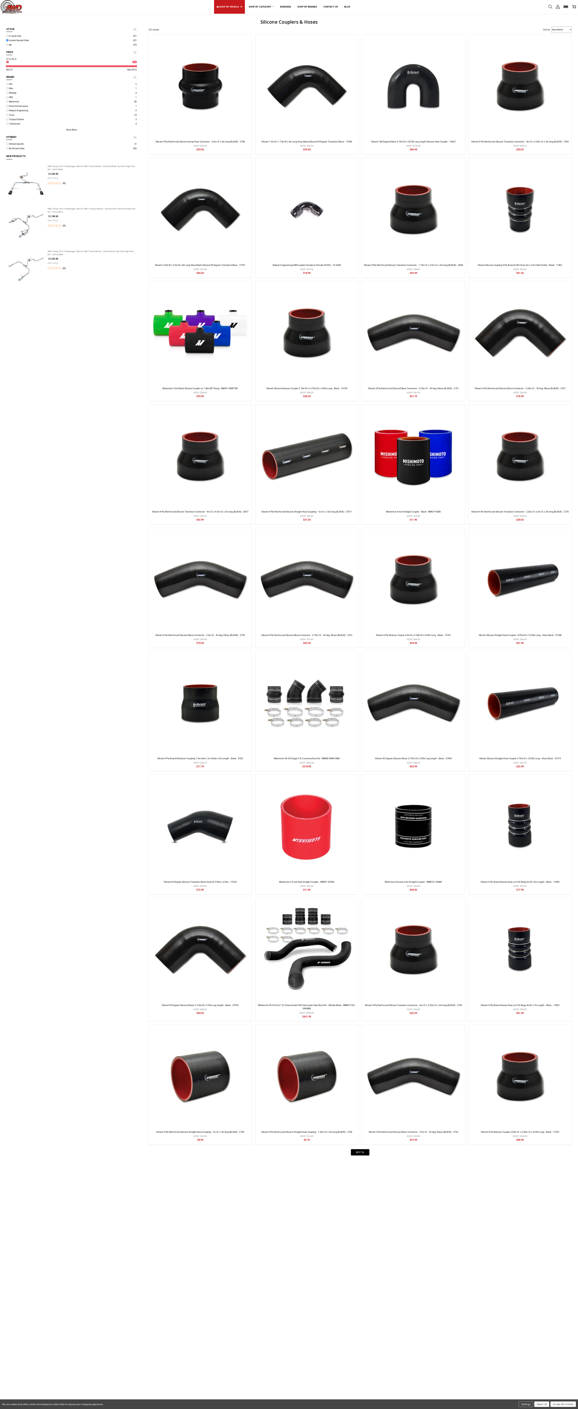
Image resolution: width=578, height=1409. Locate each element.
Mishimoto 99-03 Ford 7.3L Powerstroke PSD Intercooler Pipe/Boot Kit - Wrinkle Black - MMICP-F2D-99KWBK (306, 1007)
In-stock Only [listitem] (15, 36)
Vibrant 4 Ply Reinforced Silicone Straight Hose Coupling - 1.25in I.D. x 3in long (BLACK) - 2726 (306, 1132)
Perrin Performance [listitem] (18, 106)
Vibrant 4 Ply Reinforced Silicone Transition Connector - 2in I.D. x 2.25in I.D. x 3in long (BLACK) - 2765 (413, 1005)
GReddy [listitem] (12, 93)
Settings (526, 1404)
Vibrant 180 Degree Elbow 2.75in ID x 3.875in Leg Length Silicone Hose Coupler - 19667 (413, 141)
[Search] (550, 7)
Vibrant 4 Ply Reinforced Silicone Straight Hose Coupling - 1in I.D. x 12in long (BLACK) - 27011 (306, 512)
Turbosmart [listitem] (14, 124)
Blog (347, 6)
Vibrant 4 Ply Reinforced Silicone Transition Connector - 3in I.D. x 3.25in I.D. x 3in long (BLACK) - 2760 (520, 141)
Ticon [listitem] (11, 115)
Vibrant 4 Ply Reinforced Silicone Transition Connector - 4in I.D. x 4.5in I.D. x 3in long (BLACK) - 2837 (200, 512)
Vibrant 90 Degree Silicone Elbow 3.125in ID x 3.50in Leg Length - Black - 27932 (200, 1005)
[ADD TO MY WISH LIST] (246, 45)
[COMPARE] (246, 40)
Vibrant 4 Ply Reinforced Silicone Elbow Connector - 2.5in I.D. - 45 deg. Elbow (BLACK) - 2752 (413, 1132)
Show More (71, 130)
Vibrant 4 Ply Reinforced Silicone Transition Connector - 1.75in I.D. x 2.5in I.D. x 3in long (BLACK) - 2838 (413, 265)
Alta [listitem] (11, 88)
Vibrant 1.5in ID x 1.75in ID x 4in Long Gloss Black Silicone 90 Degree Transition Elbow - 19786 (306, 141)
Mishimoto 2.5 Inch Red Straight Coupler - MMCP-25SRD (306, 882)
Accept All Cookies (563, 1404)
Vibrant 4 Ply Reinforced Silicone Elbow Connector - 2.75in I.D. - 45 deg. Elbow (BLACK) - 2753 (306, 635)
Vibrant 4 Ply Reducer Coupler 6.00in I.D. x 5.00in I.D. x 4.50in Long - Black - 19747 (520, 1132)
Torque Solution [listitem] (16, 119)
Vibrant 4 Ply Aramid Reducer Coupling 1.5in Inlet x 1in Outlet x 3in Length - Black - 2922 (200, 758)
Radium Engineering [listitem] (18, 110)
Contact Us (330, 6)
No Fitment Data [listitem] (16, 148)
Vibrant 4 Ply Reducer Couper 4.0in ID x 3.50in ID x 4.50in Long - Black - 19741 (413, 635)
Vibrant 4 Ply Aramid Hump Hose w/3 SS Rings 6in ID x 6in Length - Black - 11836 (520, 882)
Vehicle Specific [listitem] (16, 144)
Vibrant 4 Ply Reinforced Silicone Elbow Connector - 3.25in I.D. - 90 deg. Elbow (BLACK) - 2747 (520, 388)
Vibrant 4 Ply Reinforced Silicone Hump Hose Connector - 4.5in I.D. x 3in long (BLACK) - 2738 (200, 141)
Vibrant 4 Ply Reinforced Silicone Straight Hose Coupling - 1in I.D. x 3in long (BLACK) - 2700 (200, 1132)
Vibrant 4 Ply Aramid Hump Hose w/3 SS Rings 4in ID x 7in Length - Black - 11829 (520, 1005)
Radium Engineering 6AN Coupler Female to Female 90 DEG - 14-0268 (307, 265)
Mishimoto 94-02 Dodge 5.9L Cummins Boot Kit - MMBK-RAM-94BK (307, 758)
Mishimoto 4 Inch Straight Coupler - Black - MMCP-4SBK (413, 512)
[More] (558, 7)
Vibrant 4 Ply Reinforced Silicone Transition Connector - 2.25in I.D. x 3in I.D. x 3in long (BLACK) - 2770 (520, 512)
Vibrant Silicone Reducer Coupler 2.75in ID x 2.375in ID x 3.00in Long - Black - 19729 (306, 388)
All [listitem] (10, 45)
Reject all (542, 1404)
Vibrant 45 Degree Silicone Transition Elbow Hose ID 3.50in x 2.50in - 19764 (200, 882)
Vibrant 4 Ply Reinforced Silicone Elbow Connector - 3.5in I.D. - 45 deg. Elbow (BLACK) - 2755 (200, 635)
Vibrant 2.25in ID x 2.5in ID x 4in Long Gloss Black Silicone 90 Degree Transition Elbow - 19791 (200, 265)
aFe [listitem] (10, 84)
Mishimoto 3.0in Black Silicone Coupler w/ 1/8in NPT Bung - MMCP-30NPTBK (200, 388)
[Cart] (574, 7)
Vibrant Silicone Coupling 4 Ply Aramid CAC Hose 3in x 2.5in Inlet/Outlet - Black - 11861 (520, 265)
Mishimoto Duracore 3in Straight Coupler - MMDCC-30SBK (413, 882)
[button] (566, 6)
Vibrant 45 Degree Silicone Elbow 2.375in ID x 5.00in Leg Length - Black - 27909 (413, 758)
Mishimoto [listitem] (14, 101)
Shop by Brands (307, 6)
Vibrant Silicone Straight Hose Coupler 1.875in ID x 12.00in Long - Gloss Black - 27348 (520, 635)
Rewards (285, 6)
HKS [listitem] (11, 97)
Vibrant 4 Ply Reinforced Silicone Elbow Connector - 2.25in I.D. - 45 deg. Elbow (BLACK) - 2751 (413, 388)
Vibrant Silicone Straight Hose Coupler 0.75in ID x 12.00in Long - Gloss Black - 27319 (520, 758)
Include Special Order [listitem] (19, 40)
